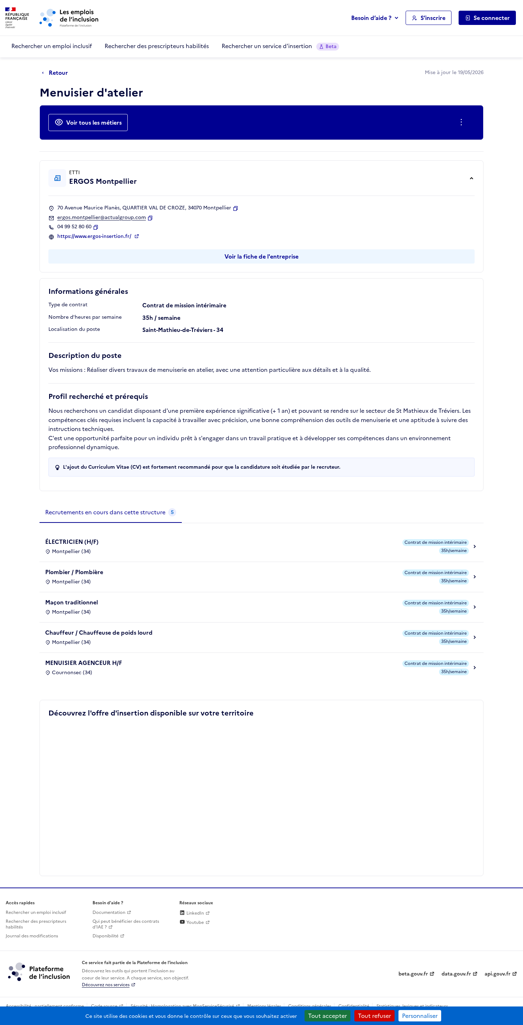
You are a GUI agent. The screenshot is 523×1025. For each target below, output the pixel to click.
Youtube (194, 922)
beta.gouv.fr (413, 974)
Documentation (109, 912)
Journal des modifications (32, 936)
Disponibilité (105, 936)
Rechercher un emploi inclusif (51, 46)
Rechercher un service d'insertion (279, 46)
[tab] (110, 512)
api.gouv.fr (498, 974)
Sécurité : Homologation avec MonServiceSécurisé (182, 1006)
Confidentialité (353, 1006)
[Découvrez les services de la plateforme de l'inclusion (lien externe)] (39, 971)
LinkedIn (194, 913)
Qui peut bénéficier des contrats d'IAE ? (126, 924)
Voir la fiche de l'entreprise (261, 256)
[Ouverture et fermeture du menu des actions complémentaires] (463, 122)
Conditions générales (309, 1006)
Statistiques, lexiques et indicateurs (412, 1006)
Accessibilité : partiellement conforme (45, 1006)
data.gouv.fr (456, 974)
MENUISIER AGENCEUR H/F (83, 663)
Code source (104, 1006)
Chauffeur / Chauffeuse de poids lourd (99, 632)
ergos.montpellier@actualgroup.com (101, 217)
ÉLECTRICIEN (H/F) (72, 541)
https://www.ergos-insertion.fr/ (95, 236)
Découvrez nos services (106, 985)
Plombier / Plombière (74, 572)
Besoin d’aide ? (371, 18)
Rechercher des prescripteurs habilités (157, 46)
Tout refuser (374, 1015)
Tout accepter (327, 1015)
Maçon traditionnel (71, 602)
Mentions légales (264, 1006)
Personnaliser (420, 1015)
